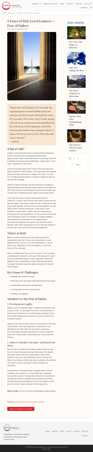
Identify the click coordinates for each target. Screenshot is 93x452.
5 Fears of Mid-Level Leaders (28, 13)
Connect (85, 436)
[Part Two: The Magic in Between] (76, 38)
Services (55, 431)
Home (4, 13)
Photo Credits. (46, 449)
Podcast (76, 431)
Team (62, 431)
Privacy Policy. (64, 447)
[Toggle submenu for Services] (41, 4)
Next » (78, 165)
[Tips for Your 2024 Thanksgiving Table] (76, 114)
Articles (11, 13)
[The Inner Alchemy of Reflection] (76, 87)
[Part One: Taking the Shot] (76, 62)
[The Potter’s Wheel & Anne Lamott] (76, 141)
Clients (68, 431)
